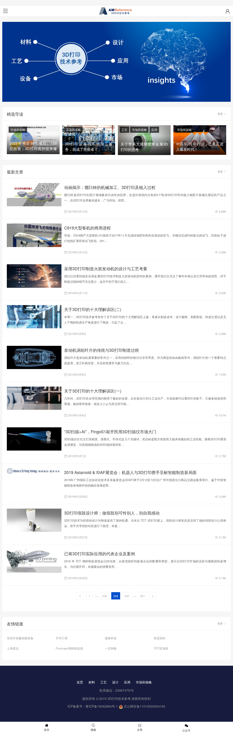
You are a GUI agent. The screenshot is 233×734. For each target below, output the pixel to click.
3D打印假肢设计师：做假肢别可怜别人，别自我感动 (112, 513)
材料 (92, 682)
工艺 (124, 129)
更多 (220, 113)
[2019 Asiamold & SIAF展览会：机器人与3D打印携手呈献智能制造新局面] (34, 471)
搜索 (93, 729)
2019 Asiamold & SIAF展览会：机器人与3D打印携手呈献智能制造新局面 (130, 472)
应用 (154, 129)
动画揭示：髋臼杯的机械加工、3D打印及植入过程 (109, 187)
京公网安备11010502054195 (144, 706)
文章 (139, 729)
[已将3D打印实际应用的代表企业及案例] (34, 561)
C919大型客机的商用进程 (87, 228)
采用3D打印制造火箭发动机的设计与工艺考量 (105, 268)
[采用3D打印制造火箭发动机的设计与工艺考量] (34, 276)
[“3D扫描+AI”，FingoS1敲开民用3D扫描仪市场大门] (34, 439)
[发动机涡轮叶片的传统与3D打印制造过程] (34, 357)
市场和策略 (17, 129)
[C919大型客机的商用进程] (34, 235)
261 (142, 596)
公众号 (186, 730)
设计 (115, 682)
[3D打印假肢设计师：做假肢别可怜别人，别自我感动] (34, 520)
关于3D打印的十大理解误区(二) (92, 309)
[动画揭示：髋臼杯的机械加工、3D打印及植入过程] (34, 194)
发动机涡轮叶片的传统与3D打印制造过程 (101, 350)
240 (126, 596)
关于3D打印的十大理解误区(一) (92, 391)
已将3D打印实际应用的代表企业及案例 (99, 553)
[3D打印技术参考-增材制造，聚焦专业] (116, 11)
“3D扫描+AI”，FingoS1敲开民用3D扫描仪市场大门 (110, 431)
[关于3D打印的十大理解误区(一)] (34, 398)
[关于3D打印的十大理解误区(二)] (34, 316)
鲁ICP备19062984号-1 (102, 706)
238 (104, 596)
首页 (80, 682)
